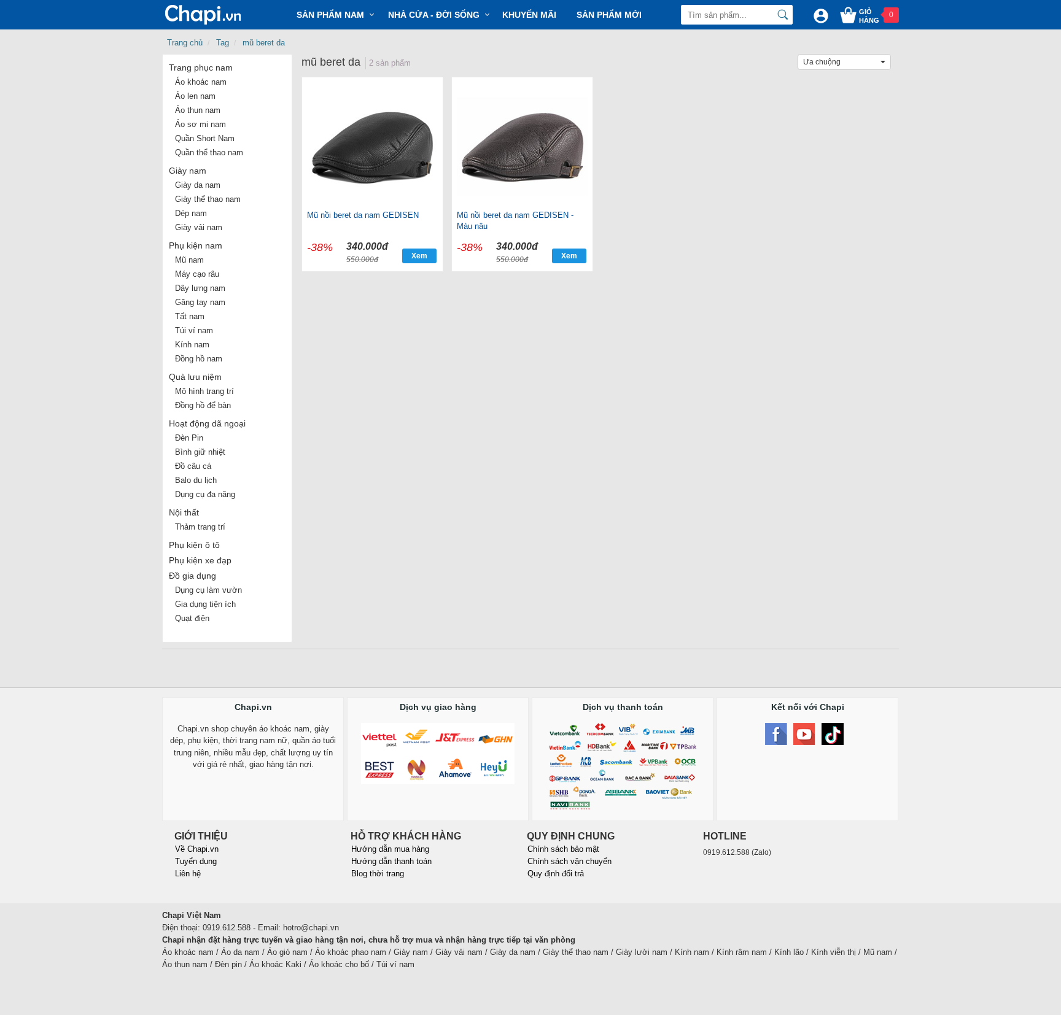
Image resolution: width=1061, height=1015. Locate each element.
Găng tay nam (200, 302)
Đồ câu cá (193, 466)
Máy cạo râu (197, 274)
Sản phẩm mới (609, 15)
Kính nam (192, 344)
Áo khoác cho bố (339, 964)
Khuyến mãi (529, 15)
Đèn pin (228, 964)
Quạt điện (192, 618)
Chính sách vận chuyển (569, 861)
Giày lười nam (641, 952)
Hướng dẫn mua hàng (390, 849)
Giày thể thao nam (208, 199)
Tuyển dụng (196, 861)
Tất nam (189, 316)
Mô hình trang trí (204, 391)
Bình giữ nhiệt (200, 452)
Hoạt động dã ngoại (207, 423)
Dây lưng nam (200, 288)
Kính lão (789, 952)
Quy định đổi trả (555, 873)
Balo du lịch (196, 480)
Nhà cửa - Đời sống (434, 15)
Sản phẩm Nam (330, 15)
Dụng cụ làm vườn (208, 590)
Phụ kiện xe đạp (200, 560)
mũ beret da (264, 42)
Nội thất (184, 512)
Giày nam (187, 171)
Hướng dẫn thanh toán (391, 861)
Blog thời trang (377, 873)
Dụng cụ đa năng (205, 494)
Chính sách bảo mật (563, 849)
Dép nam (191, 213)
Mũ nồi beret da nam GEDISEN (363, 215)
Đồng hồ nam (198, 358)
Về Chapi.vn (197, 849)
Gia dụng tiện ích (205, 604)
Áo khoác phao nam (350, 952)
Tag (222, 42)
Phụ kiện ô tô (194, 545)
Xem (419, 256)
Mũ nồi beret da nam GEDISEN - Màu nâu (515, 220)
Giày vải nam (198, 227)
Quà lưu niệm (195, 377)
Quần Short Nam (205, 138)
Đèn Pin (189, 437)
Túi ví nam (194, 330)
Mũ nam (189, 259)
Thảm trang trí (200, 526)
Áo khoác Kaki (275, 964)
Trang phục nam (201, 67)
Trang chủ (185, 42)
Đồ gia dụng (192, 576)
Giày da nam (197, 185)
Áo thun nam (197, 110)
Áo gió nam (287, 952)
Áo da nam (240, 952)
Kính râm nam (742, 952)
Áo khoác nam (201, 82)
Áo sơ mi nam (200, 124)
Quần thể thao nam (209, 152)
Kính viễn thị (833, 952)
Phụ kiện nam (195, 245)
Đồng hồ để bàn (203, 405)
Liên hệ (188, 873)
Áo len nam (195, 96)
